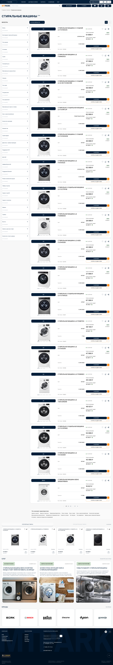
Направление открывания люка (53, 515)
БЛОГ (58, 1)
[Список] (106, 22)
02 (68, 506)
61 (75, 506)
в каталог (109, 524)
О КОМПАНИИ (51, 1)
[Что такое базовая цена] (92, 39)
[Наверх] (109, 655)
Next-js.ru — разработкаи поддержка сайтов (106, 662)
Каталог (8, 10)
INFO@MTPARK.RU (47, 650)
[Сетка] (109, 22)
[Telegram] (106, 632)
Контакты (4, 637)
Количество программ (94, 513)
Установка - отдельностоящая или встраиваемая (42, 517)
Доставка (27, 639)
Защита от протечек (44, 513)
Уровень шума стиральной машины (92, 515)
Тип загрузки (72, 515)
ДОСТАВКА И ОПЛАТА (33, 1)
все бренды (108, 606)
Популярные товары (27, 524)
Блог (3, 634)
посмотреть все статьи (105, 558)
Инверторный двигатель (55, 513)
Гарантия (27, 641)
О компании (5, 636)
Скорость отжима (65, 515)
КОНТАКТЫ (43, 1)
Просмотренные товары (79, 524)
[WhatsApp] (107, 2)
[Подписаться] (61, 636)
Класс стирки (72, 513)
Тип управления (80, 515)
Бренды (26, 637)
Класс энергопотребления (82, 513)
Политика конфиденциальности (7, 640)
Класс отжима (65, 513)
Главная (4, 10)
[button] (36, 6)
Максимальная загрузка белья (38, 515)
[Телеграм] (103, 2)
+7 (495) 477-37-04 (95, 2)
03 (70, 506)
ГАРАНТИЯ (23, 1)
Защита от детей (35, 513)
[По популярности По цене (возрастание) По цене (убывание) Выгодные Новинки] (37, 22)
